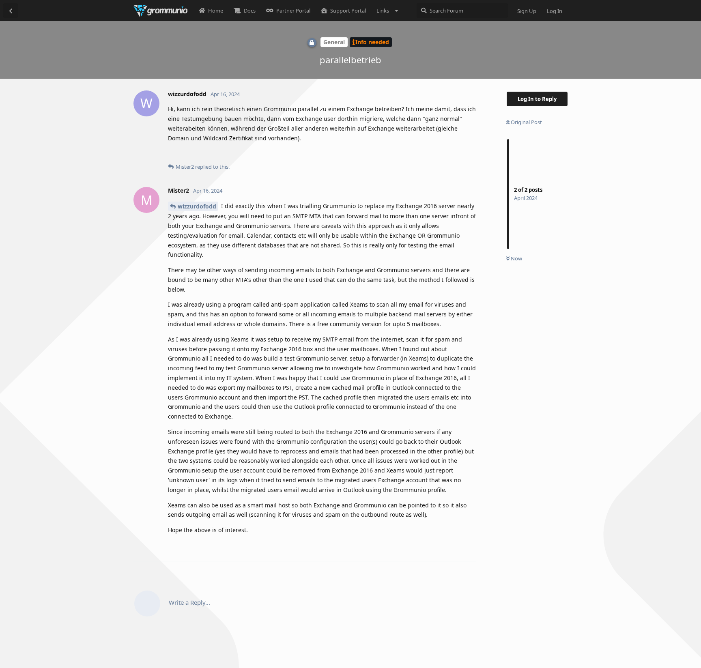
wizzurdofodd (197, 206)
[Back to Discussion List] (10, 10)
